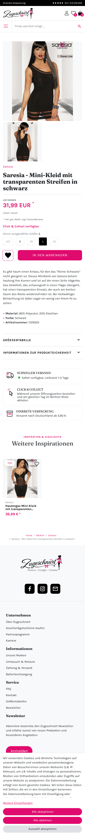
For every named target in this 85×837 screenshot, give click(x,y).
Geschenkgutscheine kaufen (25, 628)
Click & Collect (30, 389)
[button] (66, 13)
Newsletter (13, 707)
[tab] (42, 340)
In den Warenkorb (50, 255)
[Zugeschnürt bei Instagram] (42, 589)
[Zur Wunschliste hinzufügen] (36, 463)
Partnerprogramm (18, 634)
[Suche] (79, 26)
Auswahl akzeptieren (42, 829)
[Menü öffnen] (6, 26)
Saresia (8, 166)
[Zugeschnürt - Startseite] (18, 13)
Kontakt (11, 695)
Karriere (11, 640)
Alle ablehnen (42, 820)
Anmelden (19, 751)
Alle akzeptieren (42, 811)
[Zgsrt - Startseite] (42, 563)
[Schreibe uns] (55, 589)
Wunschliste (8, 255)
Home (29, 535)
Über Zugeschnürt (18, 622)
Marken (40, 535)
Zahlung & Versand (19, 668)
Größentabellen (16, 701)
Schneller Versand (34, 373)
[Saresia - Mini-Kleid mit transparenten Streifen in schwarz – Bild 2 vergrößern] (22, 141)
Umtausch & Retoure (20, 661)
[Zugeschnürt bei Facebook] (30, 589)
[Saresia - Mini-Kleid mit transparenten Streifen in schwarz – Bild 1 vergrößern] (42, 81)
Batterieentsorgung (19, 674)
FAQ (8, 689)
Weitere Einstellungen (18, 803)
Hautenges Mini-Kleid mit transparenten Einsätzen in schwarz (20, 507)
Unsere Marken (16, 655)
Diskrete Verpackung (35, 411)
